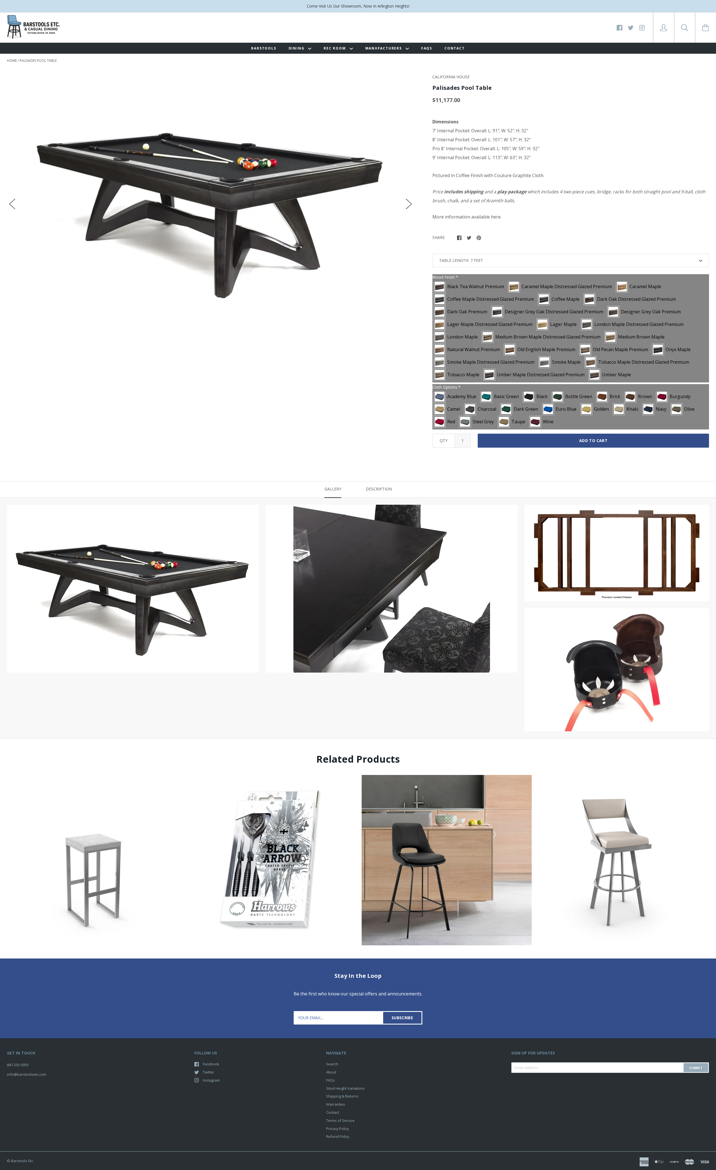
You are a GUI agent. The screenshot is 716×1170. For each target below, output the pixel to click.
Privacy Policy (337, 1128)
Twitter (208, 1072)
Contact (454, 48)
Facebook (211, 1063)
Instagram (211, 1080)
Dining (297, 48)
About (331, 1072)
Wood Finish (445, 277)
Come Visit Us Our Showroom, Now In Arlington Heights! (358, 6)
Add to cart (593, 440)
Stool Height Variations (345, 1088)
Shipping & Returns (342, 1096)
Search (332, 1063)
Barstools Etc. (22, 1160)
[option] (210, 198)
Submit (696, 1068)
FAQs (426, 48)
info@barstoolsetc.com (26, 1074)
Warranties (335, 1104)
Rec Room (335, 48)
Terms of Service (340, 1120)
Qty (443, 440)
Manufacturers (384, 48)
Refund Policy (337, 1136)
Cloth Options (446, 387)
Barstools (263, 48)
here (496, 217)
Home (12, 60)
